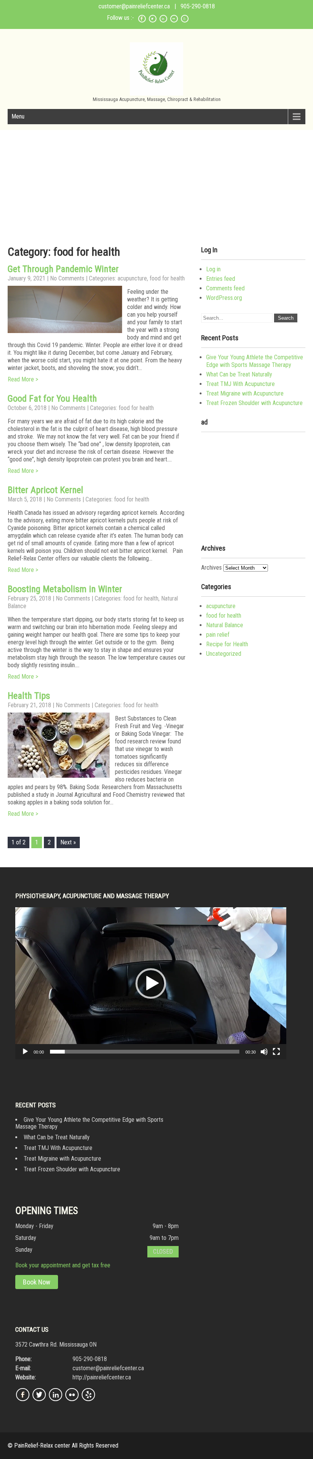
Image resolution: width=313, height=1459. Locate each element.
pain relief (217, 634)
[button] (151, 983)
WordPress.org (224, 297)
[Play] (25, 1051)
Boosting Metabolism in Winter (65, 589)
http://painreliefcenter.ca (102, 1377)
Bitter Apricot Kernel (45, 490)
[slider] (144, 1052)
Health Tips (29, 695)
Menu (17, 116)
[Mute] (264, 1051)
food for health (167, 278)
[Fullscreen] (276, 1051)
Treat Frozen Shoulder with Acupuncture (254, 403)
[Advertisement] (253, 485)
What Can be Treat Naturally (239, 374)
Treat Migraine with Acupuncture (245, 393)
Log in (213, 269)
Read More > (23, 379)
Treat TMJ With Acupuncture (240, 384)
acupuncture (132, 278)
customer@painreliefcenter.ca (134, 6)
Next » (68, 842)
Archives (211, 567)
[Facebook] (142, 21)
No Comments (67, 278)
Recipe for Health (227, 644)
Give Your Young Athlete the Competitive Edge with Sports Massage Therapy (254, 361)
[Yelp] (184, 21)
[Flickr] (174, 21)
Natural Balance (224, 625)
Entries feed (220, 278)
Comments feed (225, 288)
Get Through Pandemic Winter (63, 269)
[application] (150, 983)
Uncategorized (223, 653)
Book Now (36, 1282)
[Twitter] (152, 21)
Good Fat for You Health (52, 398)
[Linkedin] (163, 21)
